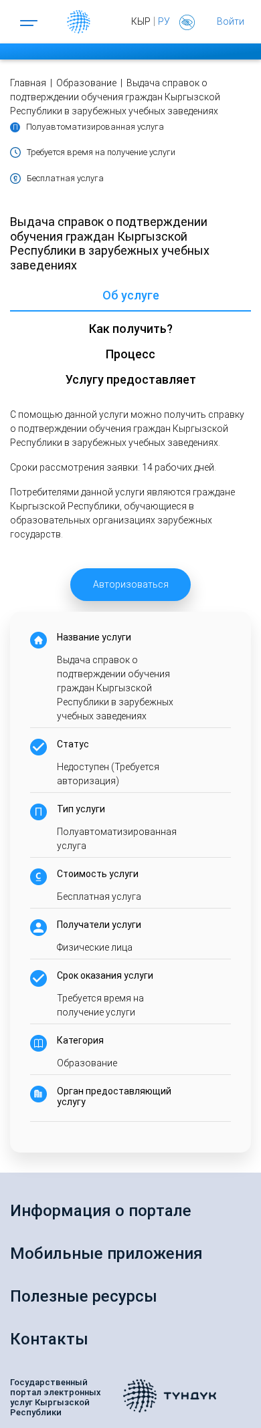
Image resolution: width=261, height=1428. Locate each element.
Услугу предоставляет (131, 379)
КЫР (141, 21)
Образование (87, 83)
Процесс (130, 354)
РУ (164, 21)
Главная (28, 83)
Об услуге (130, 295)
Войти (230, 21)
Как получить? (131, 329)
